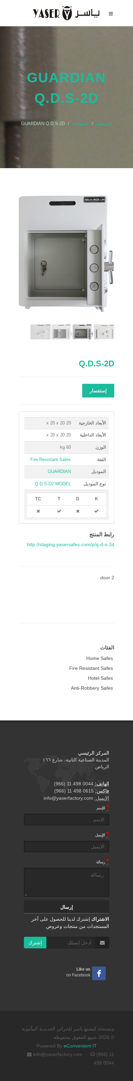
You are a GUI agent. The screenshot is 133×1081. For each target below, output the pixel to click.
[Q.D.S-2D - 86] (66, 253)
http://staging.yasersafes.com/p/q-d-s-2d (70, 544)
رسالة (102, 861)
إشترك (35, 942)
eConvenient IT (80, 1046)
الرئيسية (104, 123)
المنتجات (80, 123)
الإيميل (102, 834)
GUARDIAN (59, 471)
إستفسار (98, 390)
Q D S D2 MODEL (53, 483)
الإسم (103, 807)
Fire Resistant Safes (50, 459)
